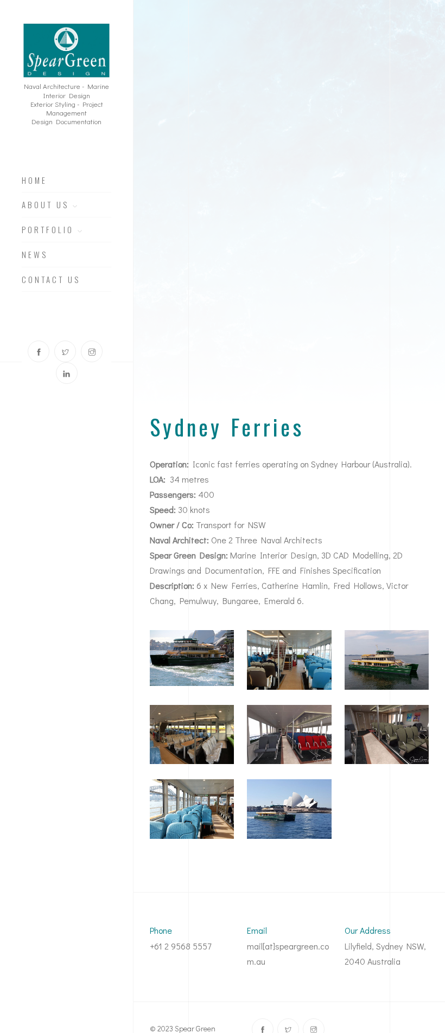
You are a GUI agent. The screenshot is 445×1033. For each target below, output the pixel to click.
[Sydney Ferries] (192, 658)
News (35, 254)
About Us (47, 205)
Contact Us (51, 279)
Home (34, 180)
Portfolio (50, 229)
